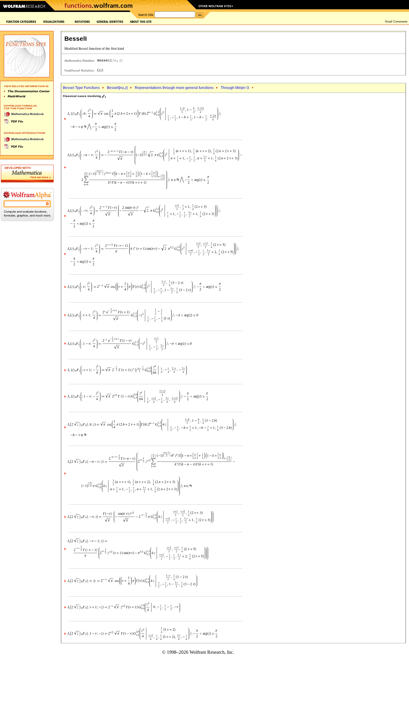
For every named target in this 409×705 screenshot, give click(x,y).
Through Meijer (235, 88)
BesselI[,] (117, 88)
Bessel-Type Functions (81, 88)
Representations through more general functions (174, 88)
